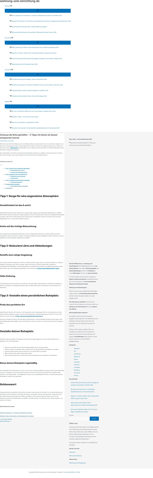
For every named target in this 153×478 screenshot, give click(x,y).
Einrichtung (4, 141)
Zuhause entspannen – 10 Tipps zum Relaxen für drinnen (16, 413)
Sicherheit (77, 373)
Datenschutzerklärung (75, 455)
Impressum (72, 452)
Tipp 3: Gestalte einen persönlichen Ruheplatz (18, 180)
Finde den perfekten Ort (16, 182)
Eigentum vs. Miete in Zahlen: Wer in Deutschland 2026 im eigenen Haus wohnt (34, 53)
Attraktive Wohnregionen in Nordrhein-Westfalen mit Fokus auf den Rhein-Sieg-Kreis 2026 (37, 85)
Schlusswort (9, 188)
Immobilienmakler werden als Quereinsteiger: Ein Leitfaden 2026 (30, 90)
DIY (75, 351)
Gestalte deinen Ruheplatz (13, 184)
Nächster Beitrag (5, 421)
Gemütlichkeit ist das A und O (18, 170)
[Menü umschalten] (38, 11)
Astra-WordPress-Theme (73, 472)
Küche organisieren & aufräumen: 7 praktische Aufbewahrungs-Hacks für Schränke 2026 (37, 15)
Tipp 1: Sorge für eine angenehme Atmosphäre (18, 168)
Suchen (71, 415)
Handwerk (77, 362)
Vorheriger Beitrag (6, 419)
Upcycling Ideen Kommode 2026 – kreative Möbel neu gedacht (29, 26)
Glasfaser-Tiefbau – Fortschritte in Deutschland (25, 117)
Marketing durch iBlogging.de (77, 463)
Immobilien (77, 367)
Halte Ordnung (14, 178)
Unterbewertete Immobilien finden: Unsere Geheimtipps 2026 (29, 96)
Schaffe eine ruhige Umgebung (18, 176)
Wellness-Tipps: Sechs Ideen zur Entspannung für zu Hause (17, 416)
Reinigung (77, 370)
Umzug (76, 375)
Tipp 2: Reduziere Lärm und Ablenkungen (16, 174)
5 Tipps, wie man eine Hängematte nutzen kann (29, 316)
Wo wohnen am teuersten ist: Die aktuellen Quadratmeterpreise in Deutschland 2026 (35, 128)
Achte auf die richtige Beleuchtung (19, 172)
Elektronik (77, 356)
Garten (76, 359)
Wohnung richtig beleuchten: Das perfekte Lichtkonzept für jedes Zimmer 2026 (34, 32)
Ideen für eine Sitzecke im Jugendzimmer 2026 (25, 122)
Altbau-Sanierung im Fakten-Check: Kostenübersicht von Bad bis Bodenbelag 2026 (35, 47)
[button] (11, 6)
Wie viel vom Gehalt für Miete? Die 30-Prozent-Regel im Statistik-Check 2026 (34, 111)
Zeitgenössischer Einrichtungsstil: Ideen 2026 (25, 64)
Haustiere (76, 364)
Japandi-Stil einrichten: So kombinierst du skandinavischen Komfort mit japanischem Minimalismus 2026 (41, 21)
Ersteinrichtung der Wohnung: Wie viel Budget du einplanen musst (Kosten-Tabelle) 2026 (37, 58)
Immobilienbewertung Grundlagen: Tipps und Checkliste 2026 (29, 79)
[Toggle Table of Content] (1, 165)
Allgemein (77, 348)
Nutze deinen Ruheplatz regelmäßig (19, 186)
